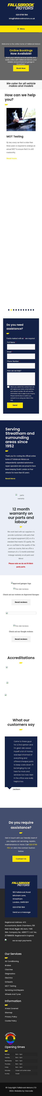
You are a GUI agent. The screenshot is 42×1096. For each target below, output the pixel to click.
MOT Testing (14, 136)
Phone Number (13, 361)
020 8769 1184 (22, 15)
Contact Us (21, 859)
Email (10, 352)
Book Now (21, 68)
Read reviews (21, 602)
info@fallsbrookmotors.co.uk (22, 18)
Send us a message (21, 912)
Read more (11, 158)
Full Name (11, 342)
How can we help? (14, 371)
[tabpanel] (21, 134)
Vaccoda (29, 1091)
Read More (10, 478)
